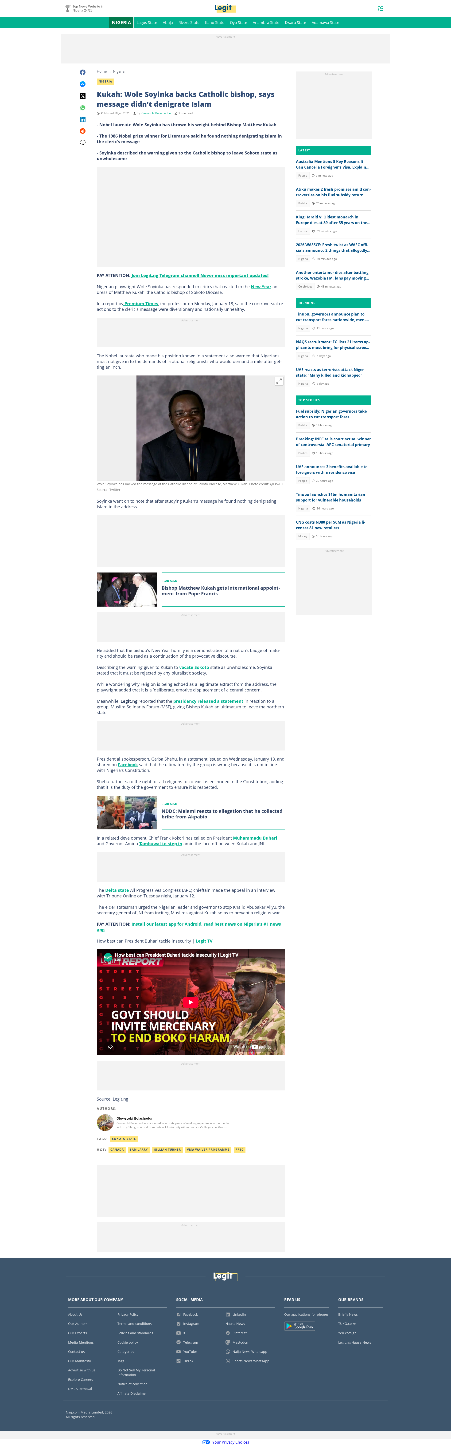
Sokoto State (124, 1139)
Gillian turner (167, 1150)
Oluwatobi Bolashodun (156, 113)
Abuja (168, 22)
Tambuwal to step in (160, 843)
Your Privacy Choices (230, 1442)
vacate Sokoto (194, 667)
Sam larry (139, 1150)
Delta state (117, 890)
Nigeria (121, 22)
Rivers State (189, 22)
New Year (261, 286)
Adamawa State (325, 22)
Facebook (128, 764)
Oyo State (238, 22)
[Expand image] (279, 381)
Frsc (240, 1150)
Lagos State (147, 22)
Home (102, 71)
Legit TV (204, 941)
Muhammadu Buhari (255, 838)
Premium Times (140, 303)
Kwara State (295, 22)
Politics (302, 203)
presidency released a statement (209, 701)
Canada (117, 1150)
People (302, 176)
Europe (303, 231)
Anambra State (266, 22)
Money (302, 536)
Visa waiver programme (208, 1150)
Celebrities (305, 286)
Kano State (214, 22)
